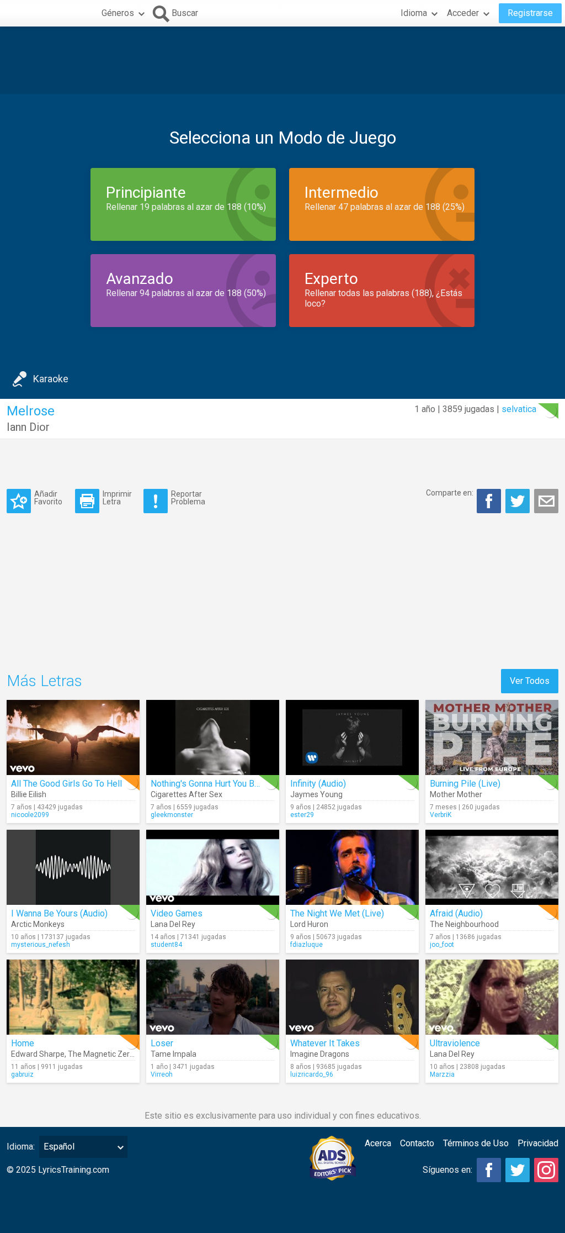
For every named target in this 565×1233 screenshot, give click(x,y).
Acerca (378, 1143)
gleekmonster (172, 815)
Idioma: (21, 1146)
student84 (166, 945)
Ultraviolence (455, 1043)
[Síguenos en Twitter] (517, 1170)
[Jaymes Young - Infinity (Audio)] (352, 737)
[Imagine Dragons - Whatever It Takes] (352, 997)
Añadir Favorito (48, 497)
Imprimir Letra (117, 497)
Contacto (417, 1143)
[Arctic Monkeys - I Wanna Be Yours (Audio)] (73, 867)
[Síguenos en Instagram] (546, 1170)
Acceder (463, 13)
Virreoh (162, 1074)
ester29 (302, 815)
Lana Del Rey (173, 924)
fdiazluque (306, 945)
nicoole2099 (30, 815)
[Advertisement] (282, 60)
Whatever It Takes (325, 1043)
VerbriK (440, 815)
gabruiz (22, 1074)
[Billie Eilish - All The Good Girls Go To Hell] (73, 737)
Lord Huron (309, 924)
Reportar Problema (188, 497)
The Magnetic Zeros (103, 1054)
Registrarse (530, 13)
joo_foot (442, 945)
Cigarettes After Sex (186, 794)
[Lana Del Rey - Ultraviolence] (491, 997)
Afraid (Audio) (456, 913)
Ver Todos (530, 681)
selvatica (519, 409)
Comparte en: (449, 493)
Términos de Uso (476, 1143)
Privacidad (538, 1143)
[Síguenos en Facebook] (489, 1170)
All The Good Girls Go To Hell (66, 783)
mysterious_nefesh (40, 945)
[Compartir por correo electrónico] (546, 501)
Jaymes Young (316, 794)
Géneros (118, 13)
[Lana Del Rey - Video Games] (212, 867)
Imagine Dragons (319, 1054)
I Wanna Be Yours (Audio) (59, 913)
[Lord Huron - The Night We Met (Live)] (352, 867)
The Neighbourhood (464, 924)
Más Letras (44, 681)
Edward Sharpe (38, 1054)
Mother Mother (456, 794)
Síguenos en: (447, 1169)
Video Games (176, 913)
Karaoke (50, 378)
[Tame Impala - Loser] (212, 997)
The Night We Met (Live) (337, 913)
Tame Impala (173, 1054)
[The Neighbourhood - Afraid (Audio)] (491, 867)
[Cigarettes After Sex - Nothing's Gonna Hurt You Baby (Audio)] (212, 737)
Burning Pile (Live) (465, 783)
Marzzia (442, 1074)
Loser (162, 1043)
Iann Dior (28, 427)
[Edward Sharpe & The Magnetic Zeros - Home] (73, 997)
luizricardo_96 (311, 1074)
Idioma (414, 13)
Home (22, 1043)
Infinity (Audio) (318, 783)
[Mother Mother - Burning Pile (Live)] (491, 737)
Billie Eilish (28, 794)
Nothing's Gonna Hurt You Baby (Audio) (224, 783)
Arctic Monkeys (38, 924)
